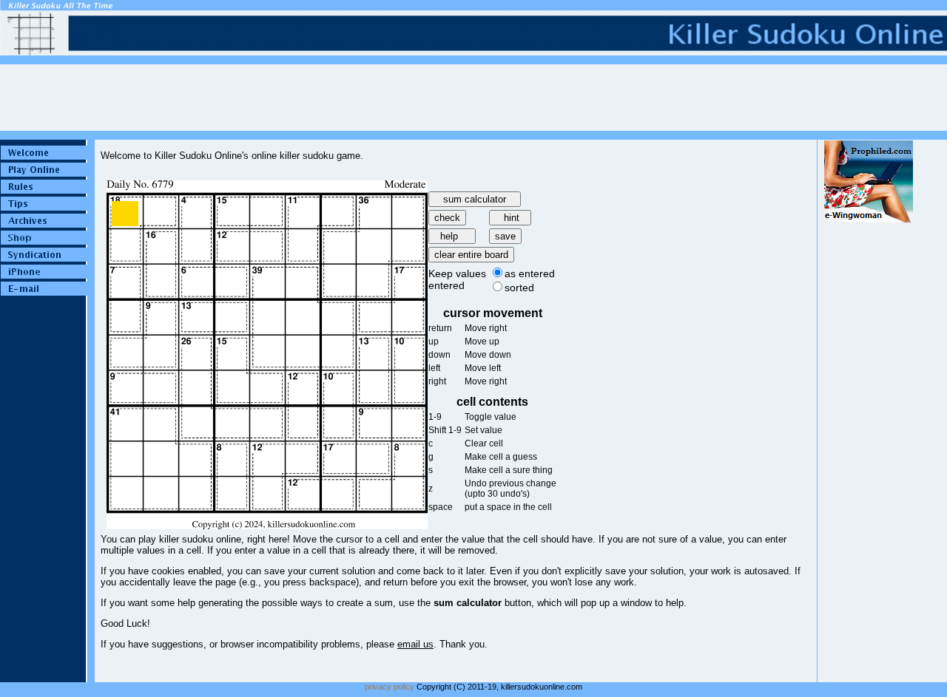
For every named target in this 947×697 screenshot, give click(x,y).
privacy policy (389, 686)
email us (415, 644)
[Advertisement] (868, 444)
